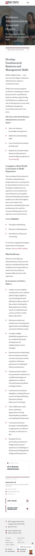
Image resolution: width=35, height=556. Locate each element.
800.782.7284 (12, 527)
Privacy (8, 540)
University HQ (14, 159)
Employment (9, 542)
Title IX (20, 540)
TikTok (10, 549)
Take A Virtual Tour (14, 533)
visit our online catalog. (19, 248)
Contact (8, 538)
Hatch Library (10, 544)
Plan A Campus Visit (14, 531)
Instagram (11, 551)
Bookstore (21, 538)
